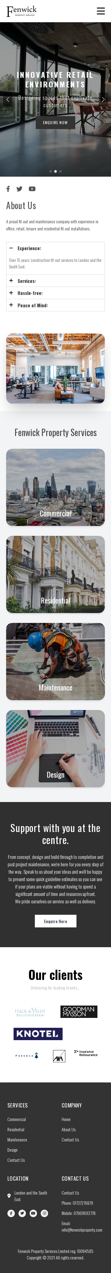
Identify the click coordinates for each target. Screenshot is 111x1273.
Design (12, 1149)
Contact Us (16, 1160)
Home (66, 1119)
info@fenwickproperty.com (82, 1229)
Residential (15, 1129)
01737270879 (83, 1202)
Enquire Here (55, 921)
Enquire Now (55, 122)
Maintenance (17, 1139)
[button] (103, 99)
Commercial (16, 1119)
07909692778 (85, 1213)
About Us (69, 1129)
